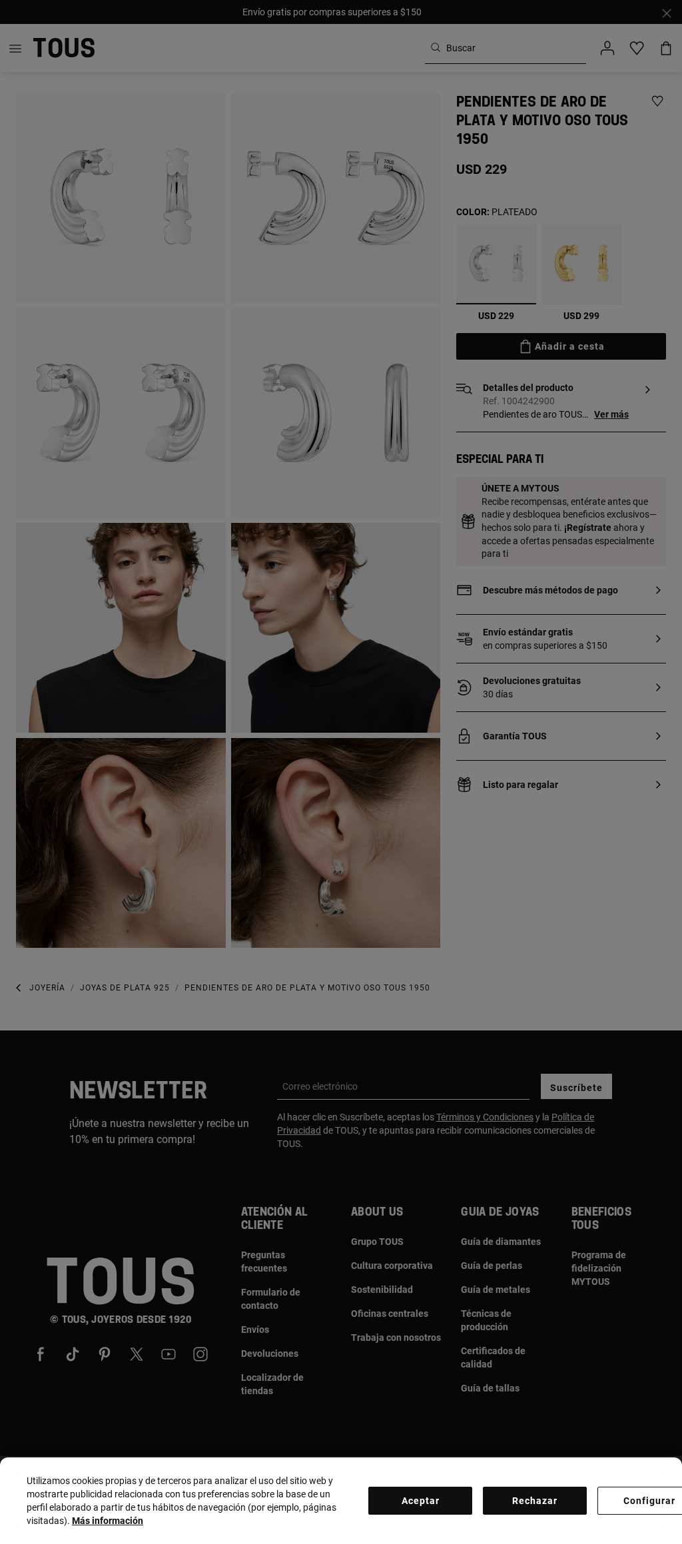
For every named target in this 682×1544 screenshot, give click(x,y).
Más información (107, 1520)
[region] (341, 1500)
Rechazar (534, 1500)
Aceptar (421, 1500)
